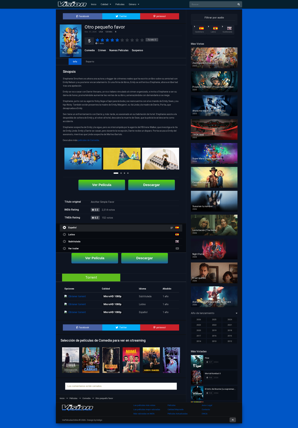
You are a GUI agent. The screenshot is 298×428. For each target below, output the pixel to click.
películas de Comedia (88, 140)
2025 (214, 319)
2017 (198, 336)
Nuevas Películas (119, 50)
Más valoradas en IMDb (144, 413)
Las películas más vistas (144, 405)
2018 (230, 330)
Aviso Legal (207, 405)
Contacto (206, 409)
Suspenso (137, 50)
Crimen (102, 50)
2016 (214, 336)
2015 (230, 336)
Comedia (90, 50)
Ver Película (101, 185)
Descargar (151, 185)
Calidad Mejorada (175, 409)
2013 (214, 341)
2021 (230, 325)
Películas (119, 4)
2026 (198, 319)
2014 (198, 341)
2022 (214, 325)
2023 (198, 325)
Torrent (91, 277)
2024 (230, 319)
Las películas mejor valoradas (146, 409)
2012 (230, 341)
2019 (214, 330)
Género (132, 4)
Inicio (93, 4)
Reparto (90, 61)
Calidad (104, 4)
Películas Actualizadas (178, 413)
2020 (198, 330)
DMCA (204, 413)
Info (75, 61)
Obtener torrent (77, 296)
